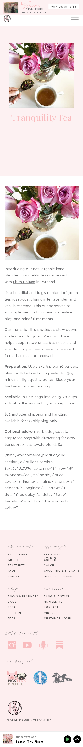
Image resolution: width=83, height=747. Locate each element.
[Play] (68, 739)
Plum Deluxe (24, 282)
